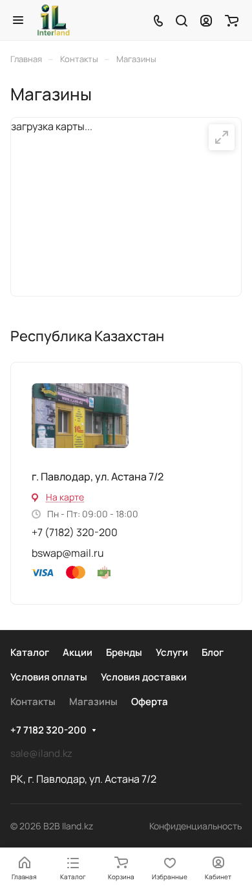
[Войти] (206, 20)
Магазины (93, 701)
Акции (77, 652)
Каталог (29, 652)
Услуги (172, 652)
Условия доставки (144, 677)
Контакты (33, 701)
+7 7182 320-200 (48, 730)
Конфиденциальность (195, 826)
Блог (213, 652)
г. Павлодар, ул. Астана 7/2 (97, 476)
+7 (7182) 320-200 (75, 532)
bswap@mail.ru (68, 553)
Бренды (124, 652)
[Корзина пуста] (231, 20)
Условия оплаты (48, 677)
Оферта (149, 701)
